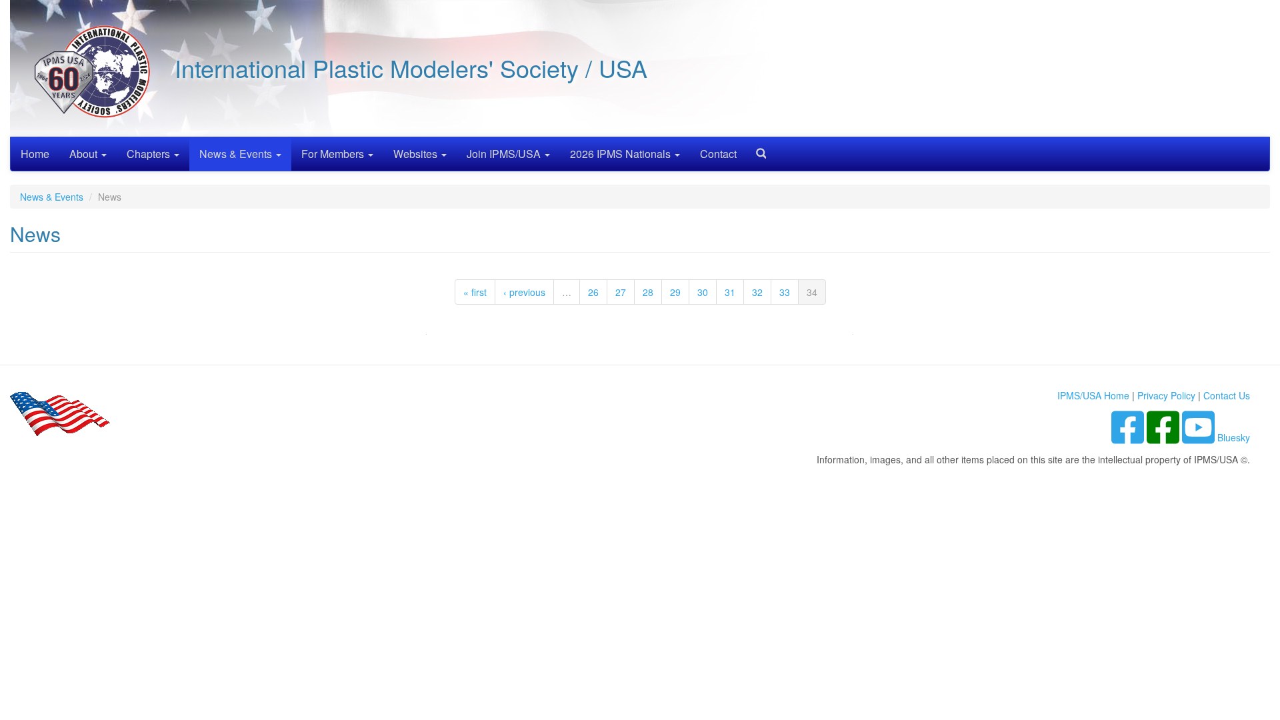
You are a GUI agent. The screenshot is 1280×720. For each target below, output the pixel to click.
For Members (334, 153)
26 (593, 292)
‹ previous (524, 292)
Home (35, 153)
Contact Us (1226, 395)
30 (702, 292)
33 (784, 292)
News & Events (237, 153)
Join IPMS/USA (505, 153)
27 (620, 292)
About (84, 153)
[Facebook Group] (1129, 437)
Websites (416, 153)
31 (730, 292)
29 (675, 292)
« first (475, 292)
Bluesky (1233, 437)
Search (756, 149)
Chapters (150, 153)
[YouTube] (1199, 437)
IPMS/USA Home (1093, 395)
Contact (718, 153)
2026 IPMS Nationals (621, 153)
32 (757, 292)
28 (648, 292)
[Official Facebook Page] (1164, 437)
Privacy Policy (1166, 395)
